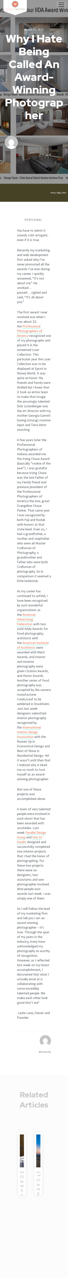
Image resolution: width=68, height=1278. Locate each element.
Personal (33, 220)
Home (53, 192)
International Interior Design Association (29, 732)
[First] (38, 1150)
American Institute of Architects (33, 645)
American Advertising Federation (26, 619)
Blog (59, 192)
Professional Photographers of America (29, 331)
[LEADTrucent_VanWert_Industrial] (22, 1150)
